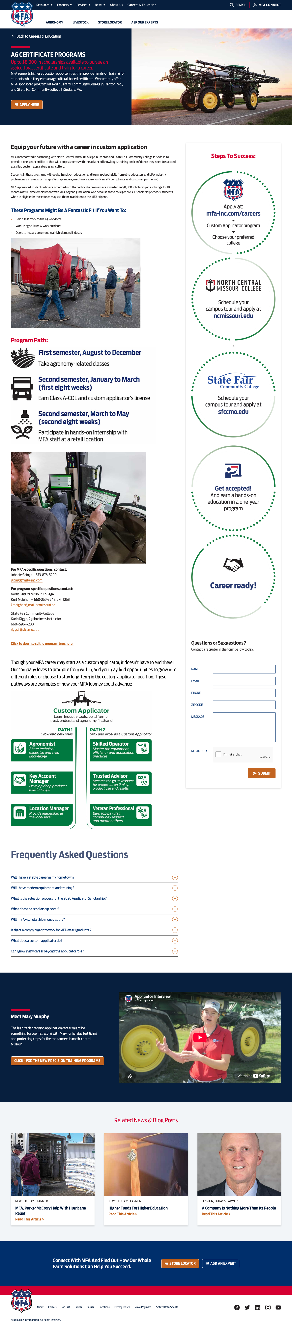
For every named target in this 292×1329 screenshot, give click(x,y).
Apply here (29, 105)
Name (195, 669)
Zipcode (197, 705)
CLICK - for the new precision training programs (57, 1061)
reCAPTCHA (199, 751)
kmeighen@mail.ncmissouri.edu (34, 605)
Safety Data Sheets (167, 1307)
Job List (65, 1307)
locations (104, 1307)
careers (52, 1307)
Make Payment (142, 1307)
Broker (78, 1307)
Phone (196, 693)
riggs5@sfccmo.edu (25, 629)
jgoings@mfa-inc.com (27, 580)
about (40, 1307)
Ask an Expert (223, 1263)
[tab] (44, 5)
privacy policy (122, 1307)
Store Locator (182, 1263)
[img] (22, 14)
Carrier (90, 1307)
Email (195, 681)
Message (197, 717)
